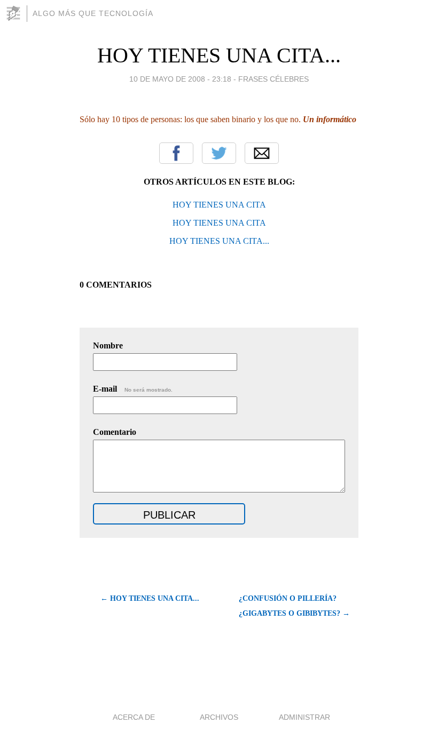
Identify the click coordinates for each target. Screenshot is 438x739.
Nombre (108, 345)
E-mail (133, 388)
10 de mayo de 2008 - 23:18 (180, 79)
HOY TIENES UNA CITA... (219, 55)
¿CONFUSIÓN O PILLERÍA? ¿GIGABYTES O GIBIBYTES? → (294, 605)
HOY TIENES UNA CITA (219, 204)
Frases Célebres (273, 79)
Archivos (219, 717)
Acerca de (134, 717)
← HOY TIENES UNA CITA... (149, 598)
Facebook (176, 153)
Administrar (304, 717)
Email (262, 153)
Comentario (114, 431)
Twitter (219, 153)
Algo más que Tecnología (93, 13)
